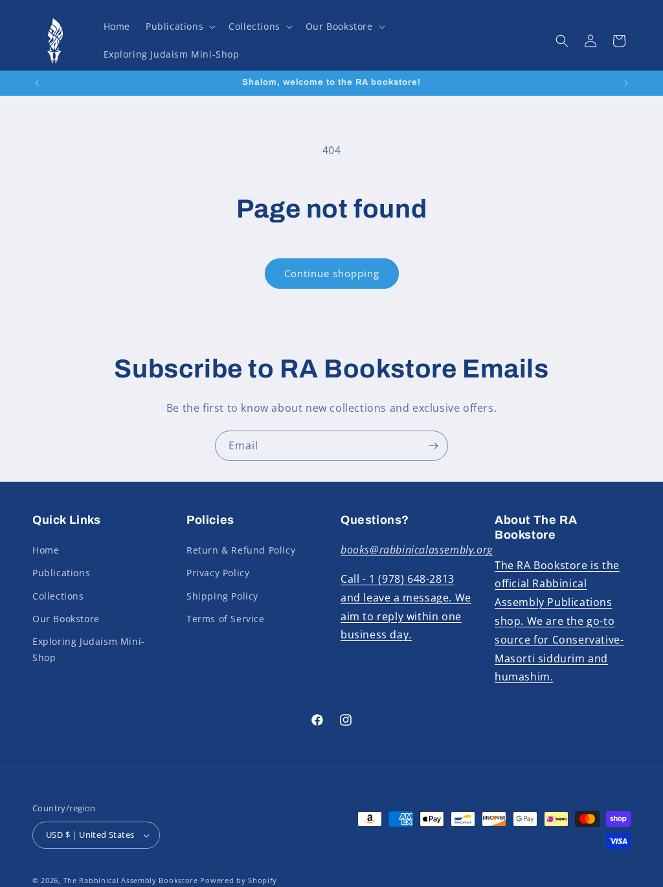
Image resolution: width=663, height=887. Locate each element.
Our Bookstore (66, 618)
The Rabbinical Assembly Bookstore (130, 880)
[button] (179, 26)
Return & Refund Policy (240, 550)
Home (45, 550)
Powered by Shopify (238, 880)
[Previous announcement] (37, 83)
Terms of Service (225, 618)
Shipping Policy (222, 596)
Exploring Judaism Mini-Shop (88, 649)
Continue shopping (331, 273)
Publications (61, 573)
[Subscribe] (433, 446)
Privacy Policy (217, 573)
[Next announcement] (626, 83)
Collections (58, 596)
